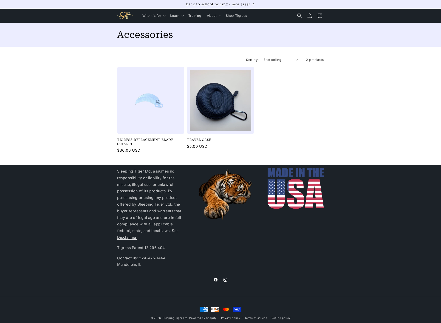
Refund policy (280, 317)
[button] (153, 15)
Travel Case (199, 140)
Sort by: (252, 60)
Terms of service (256, 317)
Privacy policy (230, 317)
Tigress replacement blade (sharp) (145, 142)
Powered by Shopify (203, 318)
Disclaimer (127, 237)
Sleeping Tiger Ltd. (175, 318)
